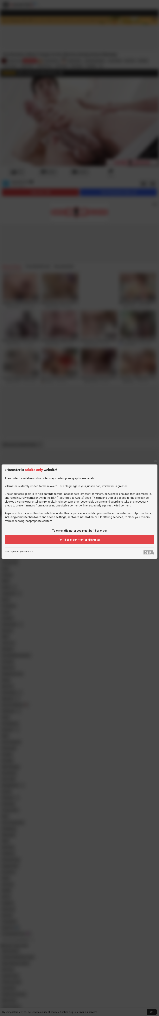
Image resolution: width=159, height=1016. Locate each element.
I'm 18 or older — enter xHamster (79, 539)
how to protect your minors (19, 551)
